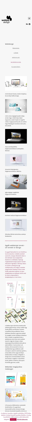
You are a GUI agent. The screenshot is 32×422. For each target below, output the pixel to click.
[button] (29, 18)
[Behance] (27, 24)
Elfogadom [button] (13, 419)
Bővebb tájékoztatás (22, 419)
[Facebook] (29, 24)
